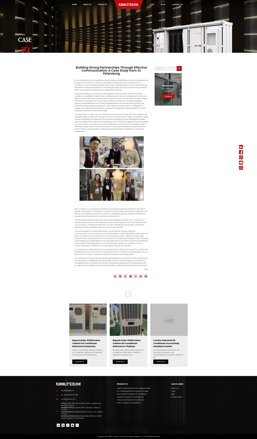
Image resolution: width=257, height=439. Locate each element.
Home (74, 4)
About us (87, 4)
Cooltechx (98, 82)
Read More (79, 362)
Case (152, 4)
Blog (163, 4)
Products (102, 4)
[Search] (179, 68)
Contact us (177, 4)
